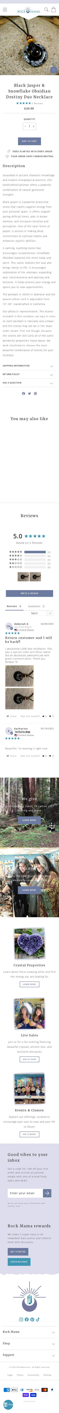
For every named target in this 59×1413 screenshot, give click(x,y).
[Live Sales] (29, 1013)
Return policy (11, 374)
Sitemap (48, 1375)
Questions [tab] (34, 606)
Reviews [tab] (12, 606)
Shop (6, 1343)
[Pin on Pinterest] (35, 393)
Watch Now (29, 1059)
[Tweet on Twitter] (29, 393)
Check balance (19, 1261)
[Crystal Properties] (29, 943)
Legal (10, 1375)
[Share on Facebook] (23, 393)
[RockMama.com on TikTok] (38, 1319)
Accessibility (33, 1375)
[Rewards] (8, 1405)
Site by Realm (29, 1401)
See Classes (29, 1134)
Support (8, 1354)
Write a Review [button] (29, 593)
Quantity (29, 119)
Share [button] (13, 716)
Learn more (29, 984)
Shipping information (16, 365)
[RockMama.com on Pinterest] (32, 1319)
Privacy (20, 1375)
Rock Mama (11, 1331)
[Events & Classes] (29, 1088)
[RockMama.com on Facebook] (27, 1319)
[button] (44, 716)
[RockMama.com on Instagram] (21, 1319)
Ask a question (12, 382)
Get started (18, 1251)
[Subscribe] (47, 1193)
